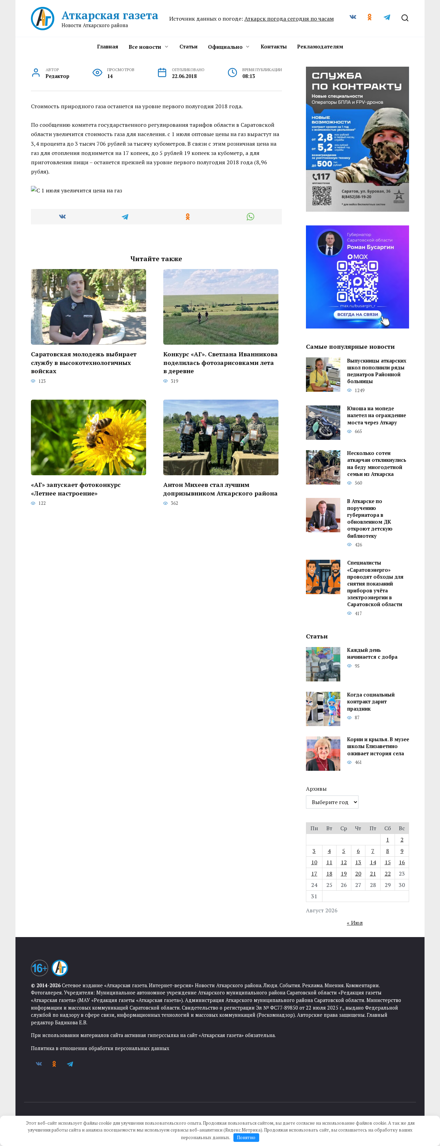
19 (344, 873)
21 (373, 873)
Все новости (145, 46)
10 (314, 862)
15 (388, 862)
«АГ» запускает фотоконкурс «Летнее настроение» (76, 489)
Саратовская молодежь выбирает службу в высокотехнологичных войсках (83, 362)
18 (329, 873)
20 (358, 873)
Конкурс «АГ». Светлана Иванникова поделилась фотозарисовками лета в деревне (220, 362)
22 (388, 873)
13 (358, 862)
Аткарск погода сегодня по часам (289, 18)
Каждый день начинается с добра (372, 653)
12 (344, 862)
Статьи (188, 46)
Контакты (274, 46)
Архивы (316, 788)
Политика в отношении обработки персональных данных (100, 1048)
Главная (107, 46)
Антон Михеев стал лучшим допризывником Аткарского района (220, 489)
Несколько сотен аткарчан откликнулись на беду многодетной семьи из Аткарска (376, 463)
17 (314, 873)
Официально (225, 46)
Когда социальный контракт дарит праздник (371, 702)
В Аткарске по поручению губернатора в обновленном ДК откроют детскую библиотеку (370, 518)
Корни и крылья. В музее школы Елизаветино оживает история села (378, 746)
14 (373, 862)
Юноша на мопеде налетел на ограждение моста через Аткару (376, 415)
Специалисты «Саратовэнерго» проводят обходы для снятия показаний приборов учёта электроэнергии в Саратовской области (375, 584)
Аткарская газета (110, 15)
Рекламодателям (320, 46)
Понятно (246, 1137)
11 (329, 862)
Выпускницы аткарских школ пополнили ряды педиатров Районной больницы (376, 371)
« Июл (355, 922)
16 (402, 862)
